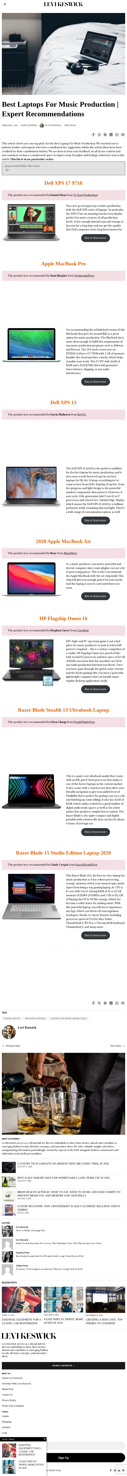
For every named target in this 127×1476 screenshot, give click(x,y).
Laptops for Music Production (68, 1018)
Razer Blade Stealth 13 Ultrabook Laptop (63, 710)
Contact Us (7, 1394)
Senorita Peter (22, 1252)
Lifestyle (6, 1427)
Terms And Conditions (13, 1405)
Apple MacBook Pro (63, 263)
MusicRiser (70, 553)
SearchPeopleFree (86, 864)
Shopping (32, 125)
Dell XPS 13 (63, 402)
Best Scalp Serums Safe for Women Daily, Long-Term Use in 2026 (63, 1177)
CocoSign (83, 630)
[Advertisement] (63, 306)
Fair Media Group (53, 1470)
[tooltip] (93, 134)
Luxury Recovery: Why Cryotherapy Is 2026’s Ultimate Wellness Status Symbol (68, 1208)
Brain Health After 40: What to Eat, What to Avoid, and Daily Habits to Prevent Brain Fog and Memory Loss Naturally (68, 1193)
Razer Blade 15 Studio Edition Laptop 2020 (63, 853)
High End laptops (35, 1018)
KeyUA (82, 414)
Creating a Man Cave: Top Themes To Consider (104, 1321)
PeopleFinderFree (84, 722)
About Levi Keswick (12, 1378)
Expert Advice (12, 1018)
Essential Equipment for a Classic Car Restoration (21, 1321)
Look (4, 1433)
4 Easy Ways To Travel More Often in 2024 (63, 1321)
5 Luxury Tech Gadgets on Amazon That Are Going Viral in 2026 (63, 1163)
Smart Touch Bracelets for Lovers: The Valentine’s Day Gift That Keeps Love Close (59, 1243)
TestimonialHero (84, 275)
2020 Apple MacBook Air (63, 541)
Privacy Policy (9, 1400)
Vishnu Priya (22, 1265)
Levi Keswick (54, 125)
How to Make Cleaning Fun (30, 1230)
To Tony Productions (85, 195)
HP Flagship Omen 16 (63, 618)
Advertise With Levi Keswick (16, 1383)
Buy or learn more (95, 237)
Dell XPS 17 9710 (63, 183)
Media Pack (7, 1389)
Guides (23, 125)
